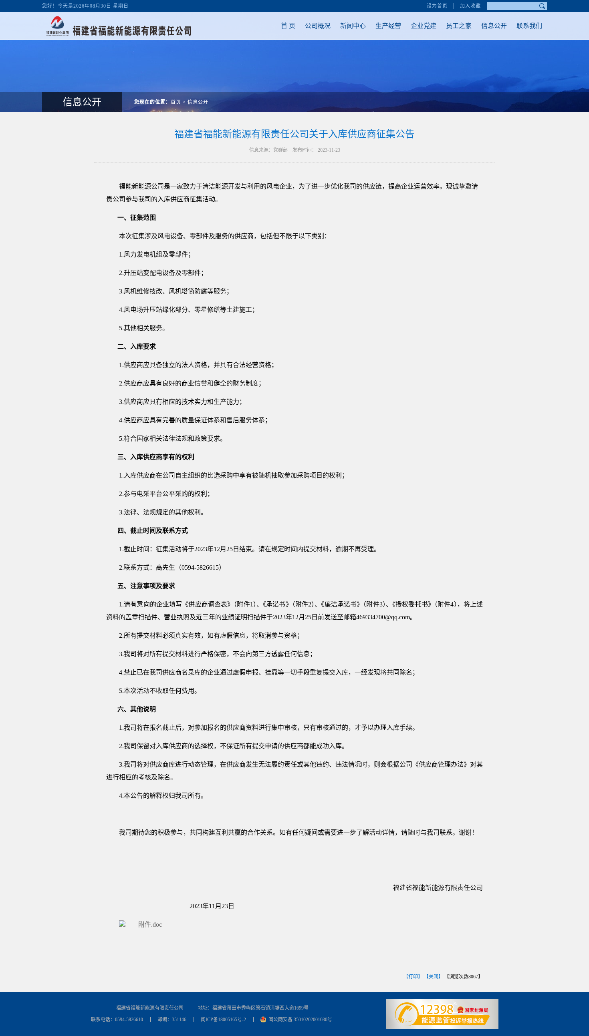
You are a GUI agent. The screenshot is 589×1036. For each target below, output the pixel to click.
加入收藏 (470, 6)
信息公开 (494, 25)
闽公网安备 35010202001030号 (300, 1019)
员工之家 (459, 25)
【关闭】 (433, 977)
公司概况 (318, 25)
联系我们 (529, 25)
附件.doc (150, 924)
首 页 (288, 25)
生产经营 (388, 25)
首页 (176, 102)
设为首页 (437, 6)
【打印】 (413, 977)
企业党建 (423, 25)
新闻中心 (353, 25)
